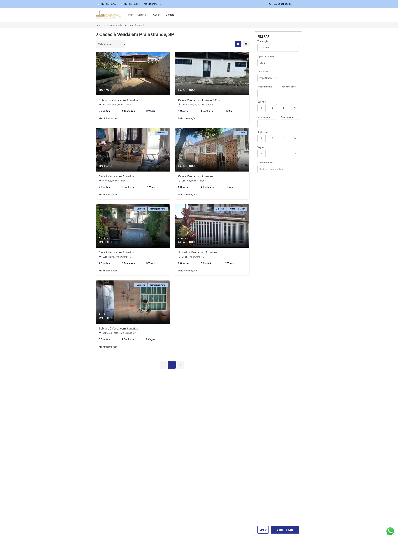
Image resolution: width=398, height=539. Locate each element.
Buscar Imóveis (285, 530)
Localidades (263, 71)
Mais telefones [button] (151, 4)
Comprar (142, 14)
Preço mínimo (264, 86)
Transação (262, 41)
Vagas (260, 147)
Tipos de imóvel (265, 56)
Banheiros (262, 132)
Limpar (263, 530)
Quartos (261, 102)
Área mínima (264, 117)
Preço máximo (288, 86)
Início (131, 14)
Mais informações (108, 118)
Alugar (156, 14)
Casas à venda (115, 25)
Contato (170, 14)
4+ (295, 108)
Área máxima (287, 117)
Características (265, 162)
